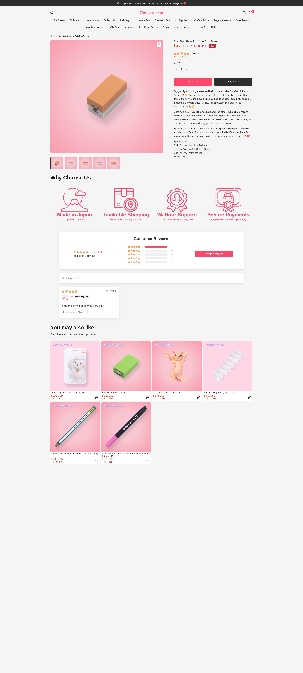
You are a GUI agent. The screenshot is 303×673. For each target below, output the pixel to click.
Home (53, 36)
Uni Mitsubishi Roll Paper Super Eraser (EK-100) (74, 453)
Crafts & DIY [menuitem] (200, 20)
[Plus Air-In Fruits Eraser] (126, 366)
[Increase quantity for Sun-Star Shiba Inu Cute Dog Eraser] (186, 69)
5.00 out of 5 (97, 252)
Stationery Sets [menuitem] (162, 20)
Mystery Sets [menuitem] (143, 20)
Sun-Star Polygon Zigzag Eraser (219, 392)
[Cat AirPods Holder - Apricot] (177, 366)
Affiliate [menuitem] (214, 27)
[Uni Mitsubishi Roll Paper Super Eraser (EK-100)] (75, 427)
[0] (249, 12)
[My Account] (244, 12)
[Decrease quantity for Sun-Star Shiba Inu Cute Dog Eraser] (176, 69)
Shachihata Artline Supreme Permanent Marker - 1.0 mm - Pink (125, 454)
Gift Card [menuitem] (114, 27)
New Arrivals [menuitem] (92, 20)
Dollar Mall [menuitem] (109, 20)
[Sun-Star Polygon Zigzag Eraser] (228, 366)
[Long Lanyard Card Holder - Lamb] (75, 366)
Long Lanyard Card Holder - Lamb (68, 392)
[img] (70, 291)
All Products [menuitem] (76, 20)
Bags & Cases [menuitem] (221, 20)
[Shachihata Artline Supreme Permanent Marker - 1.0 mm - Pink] (126, 427)
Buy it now (233, 81)
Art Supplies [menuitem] (181, 20)
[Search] (52, 12)
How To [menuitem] (202, 27)
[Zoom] (159, 44)
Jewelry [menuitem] (128, 27)
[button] (182, 53)
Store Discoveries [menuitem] (94, 27)
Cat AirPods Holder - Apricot (166, 392)
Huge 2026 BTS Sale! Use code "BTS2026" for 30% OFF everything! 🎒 (154, 3)
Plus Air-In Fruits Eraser (113, 392)
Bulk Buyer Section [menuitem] (148, 27)
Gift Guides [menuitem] (59, 20)
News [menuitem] (176, 27)
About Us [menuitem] (189, 27)
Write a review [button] (214, 254)
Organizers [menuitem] (241, 20)
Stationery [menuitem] (124, 20)
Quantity (178, 63)
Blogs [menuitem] (166, 27)
